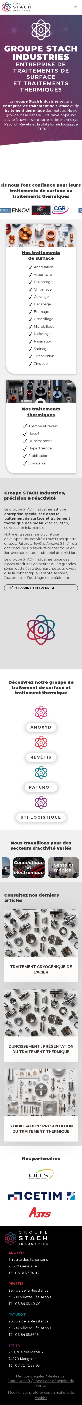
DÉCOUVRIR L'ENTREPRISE (32, 588)
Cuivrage (41, 297)
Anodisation (43, 267)
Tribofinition (44, 356)
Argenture (43, 275)
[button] (75, 7)
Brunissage (43, 282)
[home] (15, 7)
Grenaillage (43, 319)
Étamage (41, 312)
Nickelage (42, 334)
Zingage (41, 364)
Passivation (43, 341)
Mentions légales (30, 1376)
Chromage (43, 289)
